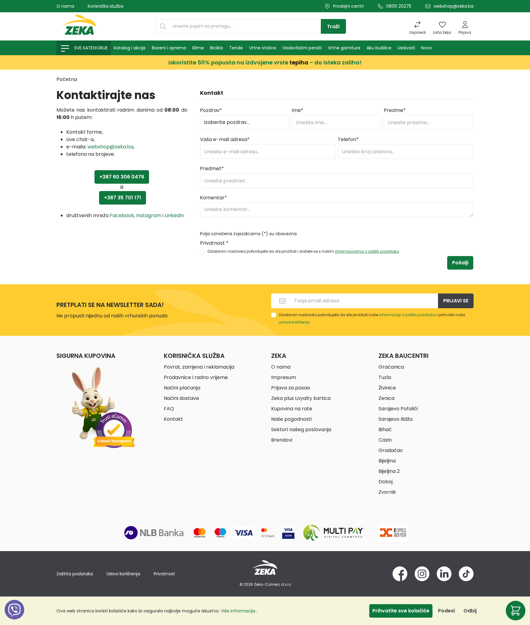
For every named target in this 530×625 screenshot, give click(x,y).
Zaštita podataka (74, 574)
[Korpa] (515, 610)
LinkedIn (174, 215)
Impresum (283, 377)
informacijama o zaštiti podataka (367, 251)
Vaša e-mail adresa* (225, 139)
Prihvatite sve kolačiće (400, 610)
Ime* (297, 110)
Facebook (122, 215)
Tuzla (384, 377)
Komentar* (213, 197)
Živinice (387, 387)
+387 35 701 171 (122, 197)
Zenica (386, 398)
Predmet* (212, 168)
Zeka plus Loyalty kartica (301, 398)
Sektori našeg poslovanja (301, 429)
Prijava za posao (290, 387)
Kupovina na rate (291, 408)
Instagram (148, 215)
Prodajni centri (348, 6)
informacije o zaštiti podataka (407, 314)
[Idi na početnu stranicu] (79, 26)
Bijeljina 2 (389, 471)
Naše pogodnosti (291, 419)
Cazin (385, 439)
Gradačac (390, 450)
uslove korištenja (294, 322)
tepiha (299, 62)
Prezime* (395, 110)
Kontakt (173, 419)
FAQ (169, 408)
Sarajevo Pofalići (398, 408)
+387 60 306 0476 (121, 176)
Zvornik (387, 492)
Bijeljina (387, 460)
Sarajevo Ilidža (395, 419)
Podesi (446, 610)
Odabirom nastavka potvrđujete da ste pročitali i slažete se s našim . (303, 251)
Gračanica (391, 366)
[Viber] (14, 616)
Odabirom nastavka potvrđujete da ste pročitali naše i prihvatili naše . (371, 318)
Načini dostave (181, 398)
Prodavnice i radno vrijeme (196, 377)
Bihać (385, 429)
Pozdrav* (211, 110)
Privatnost (164, 574)
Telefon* (348, 139)
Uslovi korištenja (123, 574)
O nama (65, 6)
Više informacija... (239, 611)
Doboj (385, 481)
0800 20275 (398, 6)
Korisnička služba (105, 6)
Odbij (470, 610)
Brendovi (281, 439)
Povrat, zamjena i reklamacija (199, 366)
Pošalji (460, 262)
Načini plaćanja (182, 387)
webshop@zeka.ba (454, 6)
